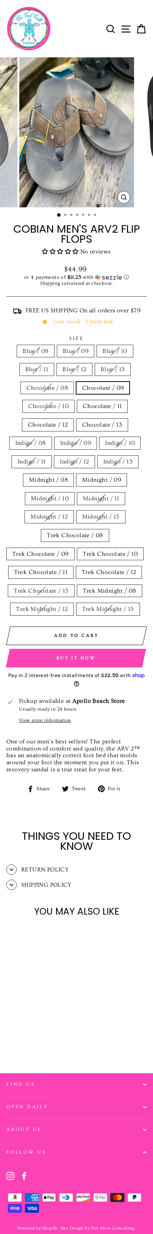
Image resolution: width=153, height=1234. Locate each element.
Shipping (50, 283)
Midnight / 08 (48, 479)
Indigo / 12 (74, 461)
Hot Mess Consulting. (113, 1228)
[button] (61, 251)
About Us (23, 1129)
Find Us (20, 1084)
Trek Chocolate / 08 (75, 535)
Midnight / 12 (49, 516)
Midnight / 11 (101, 498)
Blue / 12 (74, 369)
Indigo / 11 (31, 461)
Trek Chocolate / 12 (109, 572)
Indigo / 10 (120, 443)
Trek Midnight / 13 (108, 609)
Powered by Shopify (37, 1228)
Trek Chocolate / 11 (41, 572)
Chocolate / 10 (48, 406)
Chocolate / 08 (47, 388)
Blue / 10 (114, 351)
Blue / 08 (36, 351)
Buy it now (76, 658)
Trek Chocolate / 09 (40, 554)
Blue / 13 (113, 369)
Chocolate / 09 (103, 388)
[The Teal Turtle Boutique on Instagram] (10, 1176)
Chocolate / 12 (48, 424)
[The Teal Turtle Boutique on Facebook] (24, 1176)
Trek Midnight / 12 (42, 609)
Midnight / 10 (50, 498)
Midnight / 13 (101, 516)
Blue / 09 (76, 351)
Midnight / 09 (101, 479)
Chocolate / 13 (102, 424)
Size (76, 338)
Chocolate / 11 (102, 406)
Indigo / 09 (75, 443)
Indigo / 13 (118, 461)
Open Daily (27, 1106)
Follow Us (26, 1152)
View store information (45, 720)
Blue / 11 (37, 369)
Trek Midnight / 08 (109, 590)
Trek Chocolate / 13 (41, 590)
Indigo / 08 (30, 443)
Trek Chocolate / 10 (110, 554)
